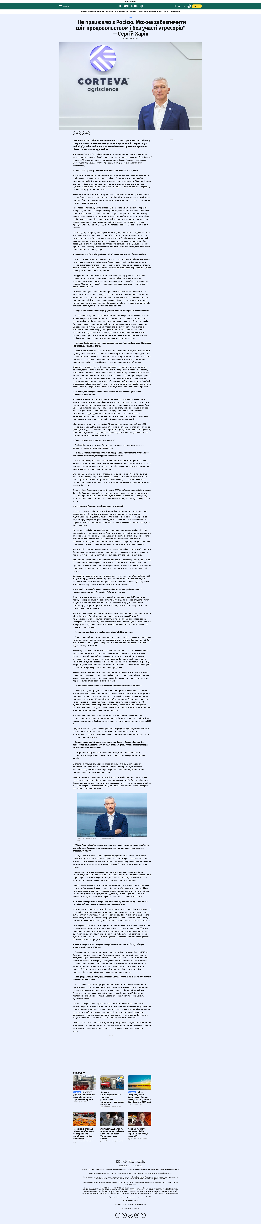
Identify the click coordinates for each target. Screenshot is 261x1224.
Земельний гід (175, 12)
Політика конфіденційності (116, 1169)
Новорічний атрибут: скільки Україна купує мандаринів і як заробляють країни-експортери (83, 1134)
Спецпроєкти (143, 12)
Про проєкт (100, 1169)
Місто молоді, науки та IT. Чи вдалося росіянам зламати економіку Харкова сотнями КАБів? (112, 1134)
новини (84, 12)
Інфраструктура (112, 12)
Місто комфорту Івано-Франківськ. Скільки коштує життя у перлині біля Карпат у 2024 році (139, 1097)
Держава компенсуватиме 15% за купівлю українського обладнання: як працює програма (112, 1098)
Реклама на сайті (88, 1169)
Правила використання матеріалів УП (141, 1169)
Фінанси (133, 12)
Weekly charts (162, 12)
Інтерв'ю (152, 12)
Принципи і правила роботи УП (167, 1169)
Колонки (100, 12)
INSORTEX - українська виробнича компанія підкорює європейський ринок (84, 1096)
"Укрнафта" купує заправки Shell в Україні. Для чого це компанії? (138, 1132)
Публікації (92, 12)
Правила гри (123, 12)
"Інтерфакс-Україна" (139, 1177)
